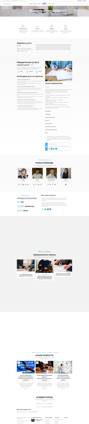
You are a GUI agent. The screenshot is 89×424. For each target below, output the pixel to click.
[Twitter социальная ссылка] (80, 4)
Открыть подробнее (34, 260)
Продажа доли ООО (46, 13)
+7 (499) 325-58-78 (7, 3)
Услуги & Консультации (58, 419)
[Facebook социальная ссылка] (78, 4)
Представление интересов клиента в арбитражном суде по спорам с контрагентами (44, 277)
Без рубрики (26, 373)
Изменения (47, 421)
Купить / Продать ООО (39, 13)
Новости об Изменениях (63, 373)
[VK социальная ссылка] (83, 4)
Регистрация (47, 419)
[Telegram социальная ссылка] (85, 4)
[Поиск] (76, 1)
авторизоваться (35, 411)
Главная (34, 13)
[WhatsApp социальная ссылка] (82, 4)
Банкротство (57, 421)
